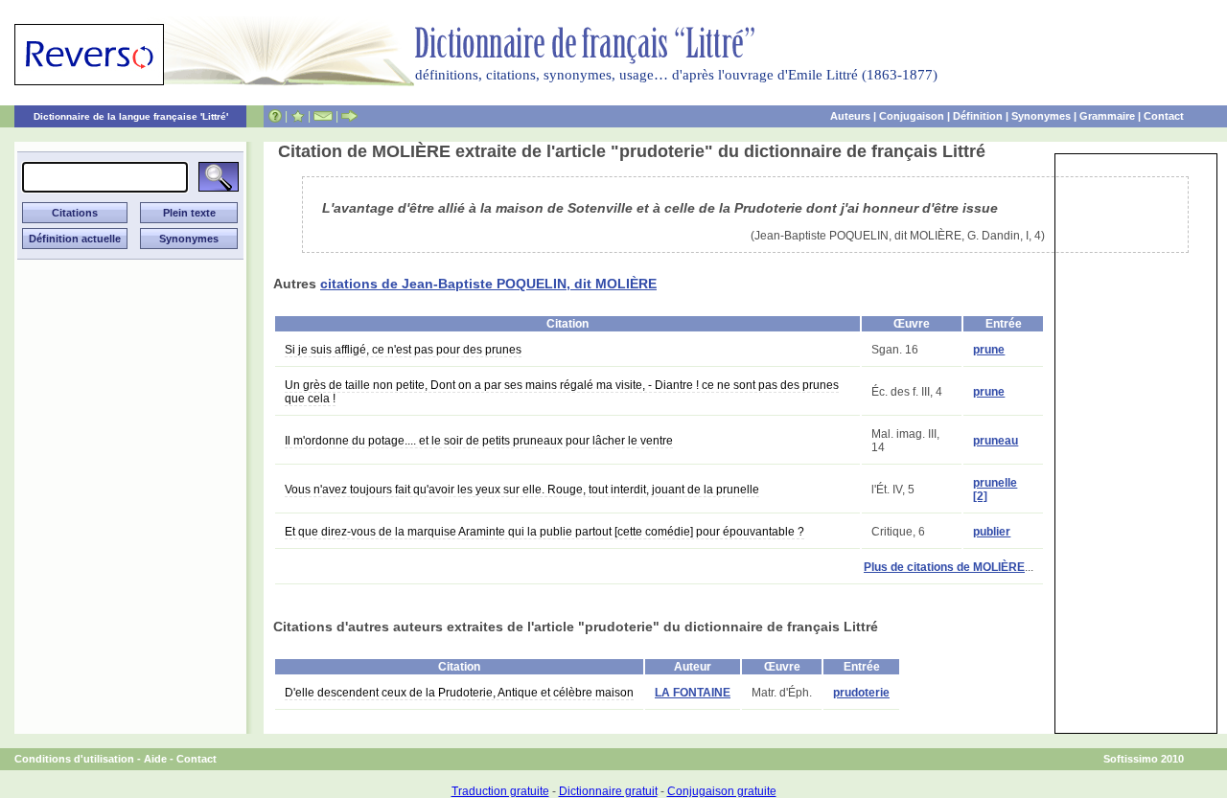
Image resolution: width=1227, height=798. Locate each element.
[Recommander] (349, 116)
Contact (1164, 116)
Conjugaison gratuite (721, 791)
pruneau (995, 440)
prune (989, 349)
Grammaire (1107, 116)
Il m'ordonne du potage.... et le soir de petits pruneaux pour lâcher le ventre (479, 440)
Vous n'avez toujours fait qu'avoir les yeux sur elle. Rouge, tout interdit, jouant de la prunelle (522, 489)
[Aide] (275, 116)
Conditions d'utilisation (74, 758)
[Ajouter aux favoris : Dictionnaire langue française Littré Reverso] (297, 116)
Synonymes (1041, 116)
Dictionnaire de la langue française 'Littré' (131, 116)
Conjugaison (911, 116)
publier (991, 531)
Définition (978, 116)
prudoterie (861, 692)
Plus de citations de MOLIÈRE (944, 567)
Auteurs (850, 116)
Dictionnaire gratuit (608, 791)
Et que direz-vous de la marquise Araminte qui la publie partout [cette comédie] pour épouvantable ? (544, 531)
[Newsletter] (323, 116)
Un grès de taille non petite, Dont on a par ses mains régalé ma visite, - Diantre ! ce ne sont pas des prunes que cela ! (562, 391)
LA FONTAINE (692, 692)
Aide (155, 758)
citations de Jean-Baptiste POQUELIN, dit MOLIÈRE (488, 283)
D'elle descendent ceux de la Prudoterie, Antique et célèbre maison (459, 692)
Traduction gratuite (500, 791)
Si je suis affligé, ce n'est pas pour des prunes (403, 349)
